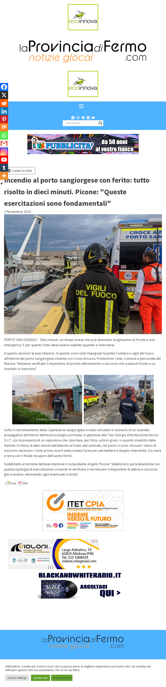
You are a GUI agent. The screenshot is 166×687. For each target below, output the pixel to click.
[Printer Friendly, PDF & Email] (16, 483)
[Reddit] (4, 103)
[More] (4, 176)
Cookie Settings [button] (17, 678)
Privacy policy (61, 678)
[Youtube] (4, 160)
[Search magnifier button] (100, 123)
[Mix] (4, 127)
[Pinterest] (4, 119)
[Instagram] (4, 151)
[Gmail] (4, 143)
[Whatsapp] (4, 135)
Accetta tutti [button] (40, 678)
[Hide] (1, 183)
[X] (4, 95)
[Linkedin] (4, 111)
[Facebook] (4, 87)
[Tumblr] (4, 168)
